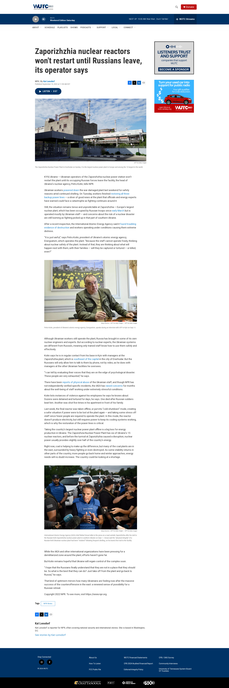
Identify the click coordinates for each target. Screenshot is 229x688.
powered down (71, 190)
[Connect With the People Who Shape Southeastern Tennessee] (174, 58)
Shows (74, 27)
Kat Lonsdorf (49, 81)
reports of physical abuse (75, 382)
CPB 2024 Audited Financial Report (138, 664)
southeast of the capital (86, 359)
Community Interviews (168, 664)
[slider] (47, 19)
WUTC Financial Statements (135, 658)
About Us (93, 658)
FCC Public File (95, 670)
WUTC (45, 668)
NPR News (48, 603)
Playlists (63, 27)
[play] (36, 19)
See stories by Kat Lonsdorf (50, 634)
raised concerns (114, 385)
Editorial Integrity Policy (133, 670)
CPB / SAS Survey (166, 658)
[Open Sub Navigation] (41, 27)
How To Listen (95, 664)
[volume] (43, 19)
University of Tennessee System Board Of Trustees (175, 670)
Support (101, 27)
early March (118, 210)
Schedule (50, 27)
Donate (190, 7)
